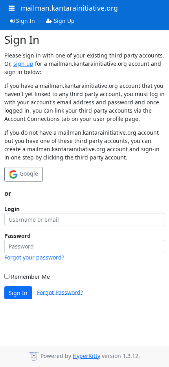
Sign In (25, 20)
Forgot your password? (34, 257)
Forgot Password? (60, 292)
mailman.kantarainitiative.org (69, 8)
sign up (23, 63)
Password (17, 235)
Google (28, 173)
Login (12, 209)
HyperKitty (86, 356)
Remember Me (29, 276)
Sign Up (63, 20)
